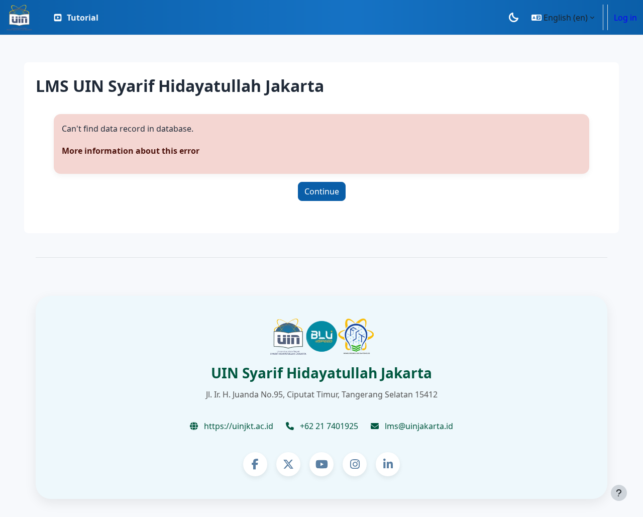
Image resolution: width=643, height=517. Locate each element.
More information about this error (130, 150)
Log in (625, 17)
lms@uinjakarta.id (418, 426)
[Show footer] (619, 493)
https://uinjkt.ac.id (237, 426)
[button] (563, 17)
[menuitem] (75, 18)
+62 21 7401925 (328, 426)
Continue (321, 191)
